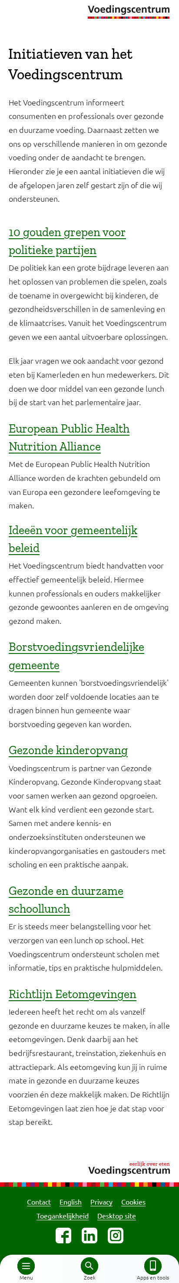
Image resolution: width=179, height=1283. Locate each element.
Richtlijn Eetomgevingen (72, 994)
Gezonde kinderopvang (68, 750)
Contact (39, 1201)
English (71, 1201)
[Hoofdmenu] (26, 1266)
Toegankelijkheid (62, 1215)
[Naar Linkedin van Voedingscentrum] (89, 1235)
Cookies (133, 1201)
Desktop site (116, 1215)
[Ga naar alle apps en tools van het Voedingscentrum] (153, 1266)
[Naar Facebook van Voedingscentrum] (63, 1235)
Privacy (101, 1201)
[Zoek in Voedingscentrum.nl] (89, 1266)
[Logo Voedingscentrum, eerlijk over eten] (89, 1167)
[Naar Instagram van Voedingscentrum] (115, 1235)
